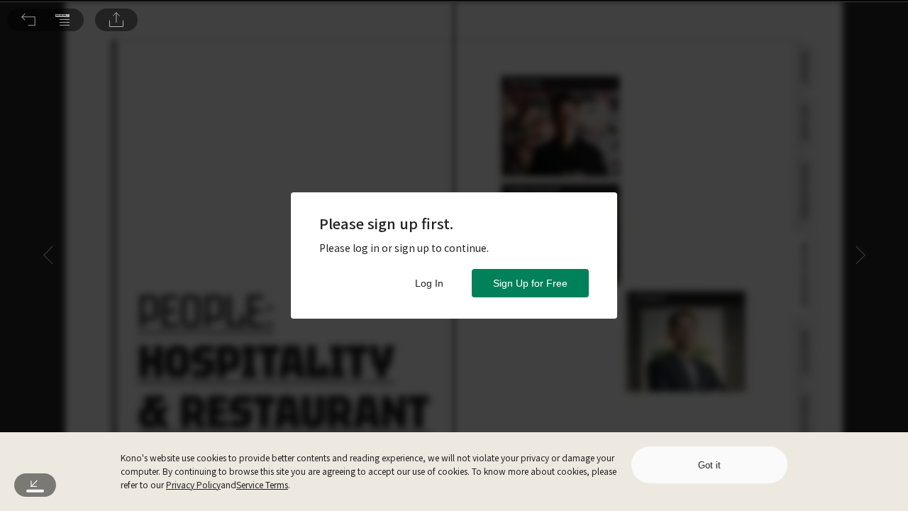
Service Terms (262, 484)
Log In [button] (429, 283)
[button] (28, 20)
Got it (709, 465)
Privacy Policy (193, 484)
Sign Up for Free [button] (530, 283)
